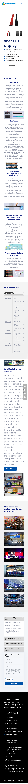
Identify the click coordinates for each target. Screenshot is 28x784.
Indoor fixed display (13, 542)
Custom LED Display (12, 720)
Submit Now (14, 683)
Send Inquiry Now (10, 468)
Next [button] (25, 33)
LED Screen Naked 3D (12, 753)
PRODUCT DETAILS (11, 66)
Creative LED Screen (12, 723)
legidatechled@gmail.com (15, 760)
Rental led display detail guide (14, 731)
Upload (8, 679)
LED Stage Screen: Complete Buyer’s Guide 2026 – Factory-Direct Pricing (15, 749)
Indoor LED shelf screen (12, 525)
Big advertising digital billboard (12, 587)
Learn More (9, 527)
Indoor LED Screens (12, 726)
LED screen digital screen (12, 558)
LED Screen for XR (11, 745)
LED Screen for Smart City (13, 738)
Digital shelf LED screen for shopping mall (13, 571)
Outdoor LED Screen (12, 728)
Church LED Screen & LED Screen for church (13, 741)
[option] (14, 20)
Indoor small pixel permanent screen (13, 602)
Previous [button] (2, 33)
